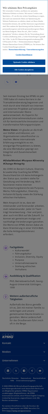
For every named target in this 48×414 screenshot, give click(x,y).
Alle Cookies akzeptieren (23, 70)
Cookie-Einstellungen (24, 55)
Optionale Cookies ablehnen (24, 62)
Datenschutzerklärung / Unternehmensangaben (26, 50)
